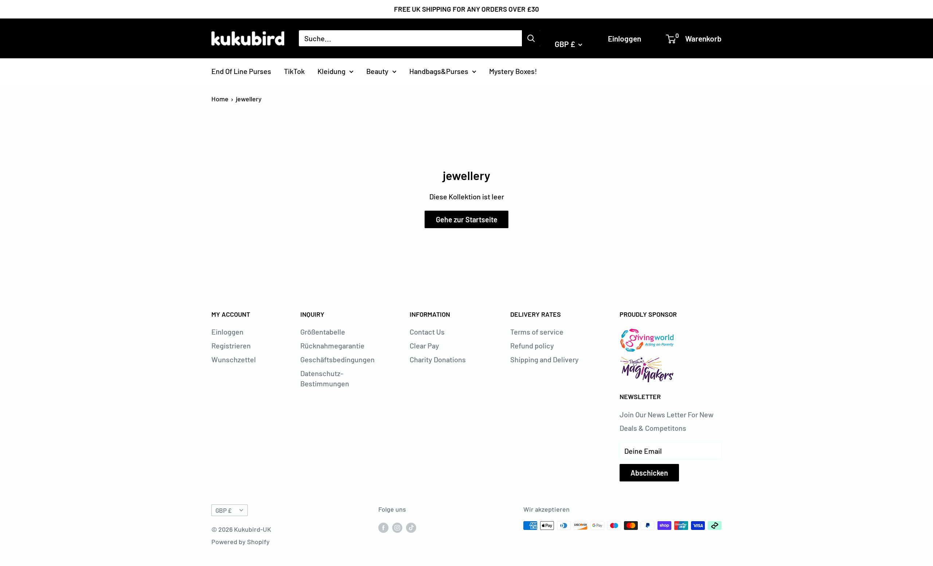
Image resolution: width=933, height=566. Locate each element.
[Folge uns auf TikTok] (411, 527)
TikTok (294, 70)
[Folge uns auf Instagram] (397, 527)
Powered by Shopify (240, 542)
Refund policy (532, 345)
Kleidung (331, 70)
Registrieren (231, 345)
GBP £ (223, 510)
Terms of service (536, 331)
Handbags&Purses (438, 70)
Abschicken (649, 472)
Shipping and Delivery (544, 359)
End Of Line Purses (241, 70)
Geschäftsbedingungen (337, 359)
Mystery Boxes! (513, 70)
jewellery (249, 99)
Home (220, 99)
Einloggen (624, 38)
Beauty (377, 70)
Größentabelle (322, 331)
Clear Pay (424, 345)
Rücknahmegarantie (332, 345)
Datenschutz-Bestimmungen (324, 378)
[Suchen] (531, 38)
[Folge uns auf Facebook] (383, 527)
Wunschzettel (233, 359)
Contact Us (427, 331)
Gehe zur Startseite (466, 219)
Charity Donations (438, 359)
